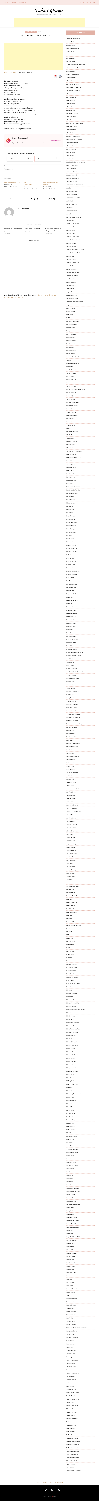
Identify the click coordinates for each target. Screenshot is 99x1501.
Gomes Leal (69, 694)
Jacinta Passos (70, 776)
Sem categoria (70, 1315)
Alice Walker (70, 120)
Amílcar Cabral (70, 152)
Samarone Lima (70, 1302)
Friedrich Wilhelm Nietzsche (74, 652)
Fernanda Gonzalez (72, 607)
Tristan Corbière (71, 1379)
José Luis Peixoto (71, 857)
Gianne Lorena (70, 681)
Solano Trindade (71, 1324)
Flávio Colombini (71, 623)
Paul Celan (69, 1172)
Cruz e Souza (70, 470)
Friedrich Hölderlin (71, 649)
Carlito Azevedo (71, 379)
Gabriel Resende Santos (73, 655)
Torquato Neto (71, 1376)
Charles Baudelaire (72, 431)
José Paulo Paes (71, 860)
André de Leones (71, 191)
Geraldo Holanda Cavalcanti (74, 672)
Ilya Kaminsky (70, 753)
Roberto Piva (70, 1259)
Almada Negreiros (71, 129)
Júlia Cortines (70, 876)
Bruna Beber (70, 347)
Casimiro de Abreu (72, 405)
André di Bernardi (71, 194)
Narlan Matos (70, 1110)
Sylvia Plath (69, 1347)
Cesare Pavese (71, 422)
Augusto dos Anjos (72, 298)
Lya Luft (68, 987)
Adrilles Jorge (70, 61)
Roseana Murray (71, 1272)
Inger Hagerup (70, 759)
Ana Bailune (70, 155)
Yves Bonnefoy (71, 1464)
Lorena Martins (71, 951)
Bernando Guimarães (72, 321)
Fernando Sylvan (71, 616)
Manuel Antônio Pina (72, 1003)
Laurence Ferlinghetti (72, 896)
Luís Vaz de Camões (72, 977)
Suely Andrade (70, 1340)
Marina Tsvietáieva (72, 1045)
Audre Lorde (70, 288)
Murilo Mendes (70, 1107)
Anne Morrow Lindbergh (73, 217)
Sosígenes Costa (71, 1331)
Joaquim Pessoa (71, 827)
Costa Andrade (71, 467)
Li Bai (68, 928)
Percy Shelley (70, 1211)
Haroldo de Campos (72, 727)
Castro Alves (70, 409)
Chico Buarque (70, 444)
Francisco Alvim (71, 642)
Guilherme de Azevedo (73, 717)
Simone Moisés (71, 1321)
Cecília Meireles (71, 412)
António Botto (70, 233)
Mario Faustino (70, 1058)
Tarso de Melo (70, 1353)
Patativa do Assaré (72, 1165)
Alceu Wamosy (70, 100)
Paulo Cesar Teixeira (72, 1188)
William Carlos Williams (73, 1441)
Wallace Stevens (71, 1425)
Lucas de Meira (70, 961)
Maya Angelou (70, 1078)
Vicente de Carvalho (72, 1399)
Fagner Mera (70, 590)
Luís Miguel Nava (71, 974)
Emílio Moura (70, 555)
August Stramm (71, 292)
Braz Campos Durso (72, 344)
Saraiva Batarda (71, 1305)
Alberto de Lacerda (72, 94)
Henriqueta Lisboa (71, 737)
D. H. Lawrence (70, 477)
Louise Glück (70, 954)
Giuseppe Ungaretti (72, 691)
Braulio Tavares (71, 340)
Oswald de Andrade (72, 1152)
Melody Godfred (71, 1081)
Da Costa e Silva (71, 480)
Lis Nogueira (70, 944)
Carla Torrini (70, 376)
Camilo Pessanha (71, 370)
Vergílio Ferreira (71, 1396)
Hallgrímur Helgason (72, 720)
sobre (14, 2)
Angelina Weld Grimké (73, 197)
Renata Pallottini (71, 1240)
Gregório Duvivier (71, 707)
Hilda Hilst (69, 740)
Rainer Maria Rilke (71, 1224)
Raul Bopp (69, 1230)
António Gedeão (71, 246)
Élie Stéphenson (71, 532)
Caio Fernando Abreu (72, 363)
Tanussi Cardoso (71, 1350)
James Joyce (70, 785)
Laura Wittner (70, 892)
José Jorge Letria (71, 853)
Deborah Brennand (72, 493)
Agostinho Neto (71, 77)
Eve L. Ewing (70, 577)
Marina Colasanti (71, 1042)
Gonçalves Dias (71, 698)
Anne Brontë (70, 214)
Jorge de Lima (70, 837)
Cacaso (68, 360)
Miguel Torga (70, 1097)
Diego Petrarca (71, 499)
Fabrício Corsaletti (71, 587)
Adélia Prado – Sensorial (32, 228)
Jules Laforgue (70, 873)
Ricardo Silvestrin (71, 1250)
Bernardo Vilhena (71, 324)
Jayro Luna (69, 802)
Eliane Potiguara (71, 529)
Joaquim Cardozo (71, 824)
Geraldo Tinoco (71, 675)
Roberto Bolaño (71, 1256)
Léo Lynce (69, 918)
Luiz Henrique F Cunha (73, 983)
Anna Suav (69, 207)
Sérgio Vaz (69, 1318)
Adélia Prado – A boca (12, 182)
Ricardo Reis (70, 1246)
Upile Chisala (70, 1386)
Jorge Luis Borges (71, 844)
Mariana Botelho (71, 1035)
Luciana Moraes (71, 970)
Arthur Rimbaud (71, 282)
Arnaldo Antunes (71, 279)
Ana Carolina (70, 159)
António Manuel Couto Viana (75, 249)
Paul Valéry (69, 1178)
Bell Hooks (69, 314)
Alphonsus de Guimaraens (74, 139)
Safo (67, 1295)
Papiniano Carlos (71, 1162)
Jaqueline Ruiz (70, 795)
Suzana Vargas (70, 1344)
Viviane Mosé (70, 1415)
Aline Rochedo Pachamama (74, 123)
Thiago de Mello (71, 1366)
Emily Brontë (70, 558)
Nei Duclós (69, 1116)
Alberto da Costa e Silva (73, 87)
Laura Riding (70, 889)
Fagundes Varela (71, 594)
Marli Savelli (69, 1065)
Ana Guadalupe (71, 168)
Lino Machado (70, 941)
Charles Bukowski (71, 435)
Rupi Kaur (69, 1279)
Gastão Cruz (70, 662)
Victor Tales (70, 1402)
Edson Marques (71, 525)
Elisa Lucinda (70, 538)
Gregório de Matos (72, 704)
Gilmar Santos (70, 688)
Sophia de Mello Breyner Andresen (76, 1327)
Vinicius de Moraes (72, 1405)
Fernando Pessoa (71, 613)
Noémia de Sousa (71, 1136)
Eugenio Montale (71, 574)
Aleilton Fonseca (71, 107)
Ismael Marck (70, 766)
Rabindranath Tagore (72, 1220)
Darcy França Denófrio (73, 487)
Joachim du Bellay (71, 808)
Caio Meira (69, 366)
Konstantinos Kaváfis (72, 886)
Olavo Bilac (69, 1142)
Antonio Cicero (71, 243)
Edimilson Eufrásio (71, 522)
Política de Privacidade (56, 1482)
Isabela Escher (70, 763)
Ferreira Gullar (70, 620)
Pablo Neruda (70, 1159)
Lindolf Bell (69, 938)
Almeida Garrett (71, 133)
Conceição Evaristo (72, 461)
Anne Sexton (70, 220)
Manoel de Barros (71, 1000)
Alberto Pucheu (71, 97)
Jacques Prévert (71, 779)
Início (6, 2)
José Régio (69, 863)
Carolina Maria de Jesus (73, 402)
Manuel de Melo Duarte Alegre (75, 1009)
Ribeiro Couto (70, 1243)
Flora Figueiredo (71, 633)
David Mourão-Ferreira (73, 490)
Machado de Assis (71, 993)
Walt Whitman (70, 1428)
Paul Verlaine (70, 1181)
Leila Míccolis (70, 909)
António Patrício (71, 259)
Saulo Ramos (70, 1308)
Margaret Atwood (71, 1026)
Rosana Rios (70, 1269)
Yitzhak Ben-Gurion (72, 1461)
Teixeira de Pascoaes (72, 1360)
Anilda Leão (69, 201)
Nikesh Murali (70, 1126)
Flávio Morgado (71, 626)
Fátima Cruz (69, 597)
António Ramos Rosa (72, 262)
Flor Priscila (69, 629)
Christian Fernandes (72, 448)
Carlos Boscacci (71, 383)
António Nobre (70, 256)
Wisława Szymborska (72, 1451)
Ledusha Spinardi (71, 902)
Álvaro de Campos (71, 146)
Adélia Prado (30, 31)
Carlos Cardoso (71, 386)
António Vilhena (71, 266)
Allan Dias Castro (71, 126)
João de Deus (70, 814)
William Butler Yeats (72, 1438)
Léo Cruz (69, 915)
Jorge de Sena (70, 840)
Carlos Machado (71, 392)
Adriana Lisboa (70, 58)
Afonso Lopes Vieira (72, 74)
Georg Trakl (70, 665)
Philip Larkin (70, 1214)
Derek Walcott (70, 496)
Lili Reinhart (69, 935)
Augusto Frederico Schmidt (74, 301)
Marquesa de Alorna (72, 1068)
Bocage (68, 331)
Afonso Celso (70, 71)
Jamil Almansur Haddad (73, 789)
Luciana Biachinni (71, 967)
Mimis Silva (69, 1104)
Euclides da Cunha (71, 568)
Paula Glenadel (70, 1185)
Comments (14, 199)
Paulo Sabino (70, 1198)
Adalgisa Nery (70, 45)
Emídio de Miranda (71, 548)
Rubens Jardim (70, 1276)
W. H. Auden (70, 1422)
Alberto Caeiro (70, 81)
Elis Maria (69, 535)
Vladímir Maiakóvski (72, 1418)
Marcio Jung (70, 1019)
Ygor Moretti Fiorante (72, 1457)
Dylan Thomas (70, 516)
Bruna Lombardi (71, 350)
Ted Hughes (70, 1357)
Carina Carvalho (71, 373)
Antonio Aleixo (70, 230)
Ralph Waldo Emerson (72, 1227)
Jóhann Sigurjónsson (72, 831)
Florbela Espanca (71, 636)
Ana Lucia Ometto (71, 172)
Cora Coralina (70, 464)
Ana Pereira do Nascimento (74, 184)
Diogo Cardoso (70, 503)
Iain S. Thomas (70, 750)
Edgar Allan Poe (71, 519)
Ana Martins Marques (72, 178)
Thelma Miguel (70, 1363)
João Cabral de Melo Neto (74, 811)
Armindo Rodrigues (72, 275)
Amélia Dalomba (71, 149)
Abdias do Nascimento (73, 38)
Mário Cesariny (70, 1048)
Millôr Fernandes (71, 1100)
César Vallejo (70, 418)
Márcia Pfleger (70, 1016)
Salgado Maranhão (71, 1298)
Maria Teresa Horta (72, 1032)
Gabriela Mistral (71, 659)
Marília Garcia (70, 1039)
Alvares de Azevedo (72, 142)
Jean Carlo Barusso (72, 805)
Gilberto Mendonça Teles (74, 685)
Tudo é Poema (53, 199)
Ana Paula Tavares (71, 181)
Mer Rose (69, 1087)
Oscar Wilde (70, 1146)
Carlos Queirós (71, 399)
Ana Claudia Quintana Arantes (75, 162)
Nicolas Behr (70, 1123)
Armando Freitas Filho (72, 272)
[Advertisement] (49, 22)
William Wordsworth (72, 1448)
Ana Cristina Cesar (72, 165)
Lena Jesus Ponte (71, 912)
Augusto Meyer (71, 305)
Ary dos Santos (71, 285)
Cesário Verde (70, 425)
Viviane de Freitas (71, 1412)
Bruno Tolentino (71, 353)
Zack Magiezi (70, 1467)
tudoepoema (70, 1383)
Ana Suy (68, 188)
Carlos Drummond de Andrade (75, 389)
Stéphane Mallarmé (72, 1337)
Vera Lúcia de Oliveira (72, 1392)
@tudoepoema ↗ (56, 140)
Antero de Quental (72, 227)
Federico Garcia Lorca (72, 600)
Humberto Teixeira (72, 746)
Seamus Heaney (71, 1311)
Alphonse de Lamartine (73, 136)
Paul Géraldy (70, 1175)
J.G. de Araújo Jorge (72, 772)
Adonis (68, 55)
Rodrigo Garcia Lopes (72, 1263)
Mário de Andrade (71, 1052)
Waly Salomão (70, 1431)
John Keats (69, 834)
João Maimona (70, 821)
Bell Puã (68, 318)
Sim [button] (19, 159)
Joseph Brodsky (71, 870)
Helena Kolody (70, 733)
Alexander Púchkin (72, 113)
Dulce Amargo (70, 509)
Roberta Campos (71, 1253)
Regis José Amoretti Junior (74, 1237)
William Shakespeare (72, 1444)
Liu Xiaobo (69, 948)
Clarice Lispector (71, 454)
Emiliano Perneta (71, 551)
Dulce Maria (69, 512)
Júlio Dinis (69, 879)
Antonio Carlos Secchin (73, 240)
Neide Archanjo (71, 1120)
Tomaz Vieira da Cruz (72, 1373)
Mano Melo (69, 996)
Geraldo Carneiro (71, 668)
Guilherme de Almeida (73, 714)
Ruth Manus (70, 1282)
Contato (22, 2)
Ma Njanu (69, 990)
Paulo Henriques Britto (73, 1191)
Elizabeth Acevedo (72, 542)
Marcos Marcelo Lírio (72, 1022)
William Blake (70, 1435)
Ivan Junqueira (70, 769)
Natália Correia (70, 1113)
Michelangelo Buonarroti (73, 1094)
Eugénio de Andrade (72, 571)
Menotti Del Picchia (72, 1084)
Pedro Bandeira (71, 1201)
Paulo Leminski (70, 1194)
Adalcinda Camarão (72, 42)
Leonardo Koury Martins (73, 925)
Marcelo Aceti (70, 1013)
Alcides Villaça (70, 103)
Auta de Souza (70, 308)
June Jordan (70, 883)
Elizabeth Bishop (71, 545)
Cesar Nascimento (72, 415)
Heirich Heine (70, 730)
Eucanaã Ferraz (70, 564)
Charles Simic (70, 438)
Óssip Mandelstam (72, 1149)
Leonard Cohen (71, 922)
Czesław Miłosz (71, 474)
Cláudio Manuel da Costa (73, 457)
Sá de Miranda (70, 1292)
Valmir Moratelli (71, 1389)
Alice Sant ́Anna (71, 116)
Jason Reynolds (71, 798)
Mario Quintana (71, 1061)
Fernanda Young (71, 610)
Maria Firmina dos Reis (73, 1029)
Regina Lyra (69, 1233)
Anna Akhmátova (71, 204)
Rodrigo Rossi (70, 1266)
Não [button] (47, 159)
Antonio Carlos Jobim (72, 236)
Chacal (68, 428)
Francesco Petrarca (72, 639)
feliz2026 (69, 603)
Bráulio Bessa (70, 337)
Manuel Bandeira (71, 1006)
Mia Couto (69, 1091)
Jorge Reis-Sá (70, 847)
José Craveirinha (71, 850)
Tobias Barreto (70, 1370)
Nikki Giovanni (70, 1129)
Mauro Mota (70, 1074)
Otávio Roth (70, 1155)
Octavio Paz (70, 1139)
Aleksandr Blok (70, 110)
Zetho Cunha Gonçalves (73, 1470)
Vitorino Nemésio (71, 1409)
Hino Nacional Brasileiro (73, 743)
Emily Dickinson (71, 561)
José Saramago (70, 866)
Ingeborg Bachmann (72, 756)
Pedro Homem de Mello (73, 1204)
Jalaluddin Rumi (71, 782)
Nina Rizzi (69, 1133)
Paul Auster (70, 1168)
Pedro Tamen (70, 1207)
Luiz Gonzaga (70, 980)
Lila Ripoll (69, 931)
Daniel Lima (69, 483)
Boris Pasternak (71, 334)
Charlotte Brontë (71, 441)
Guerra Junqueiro (71, 711)
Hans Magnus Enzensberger (74, 724)
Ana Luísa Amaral (71, 175)
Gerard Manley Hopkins (73, 678)
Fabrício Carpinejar (72, 584)
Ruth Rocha (69, 1285)
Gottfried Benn (71, 701)
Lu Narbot (69, 957)
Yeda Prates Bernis (72, 1454)
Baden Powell (70, 311)
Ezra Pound (69, 581)
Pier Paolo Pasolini (71, 1217)
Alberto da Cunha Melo (73, 90)
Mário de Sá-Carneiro (72, 1055)
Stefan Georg (70, 1334)
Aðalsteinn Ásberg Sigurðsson (75, 64)
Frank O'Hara (70, 646)
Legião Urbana (70, 905)
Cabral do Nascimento (73, 357)
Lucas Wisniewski (71, 964)
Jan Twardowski (71, 792)
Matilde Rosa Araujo (72, 1071)
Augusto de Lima (71, 295)
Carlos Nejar (70, 396)
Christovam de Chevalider (74, 451)
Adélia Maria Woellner (73, 48)
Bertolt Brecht (70, 327)
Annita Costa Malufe (72, 223)
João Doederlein (71, 818)
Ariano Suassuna (71, 269)
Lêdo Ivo (69, 899)
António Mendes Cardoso (74, 253)
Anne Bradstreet (71, 210)
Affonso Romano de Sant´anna (75, 68)
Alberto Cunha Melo (72, 84)
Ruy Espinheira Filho (72, 1289)
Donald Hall (69, 506)
